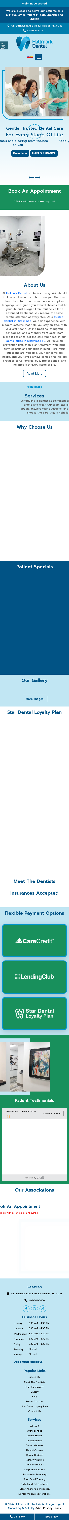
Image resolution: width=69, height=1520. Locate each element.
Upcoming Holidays (28, 1361)
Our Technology (34, 1387)
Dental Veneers (34, 1445)
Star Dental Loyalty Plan (34, 1406)
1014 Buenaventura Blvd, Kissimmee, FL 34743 (36, 25)
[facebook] (26, 1308)
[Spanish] (31, 57)
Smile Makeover (34, 1464)
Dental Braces (34, 1435)
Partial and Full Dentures (34, 1484)
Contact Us (34, 1411)
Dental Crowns (34, 1450)
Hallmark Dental (16, 293)
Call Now (19, 1517)
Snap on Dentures (34, 1469)
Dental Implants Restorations (34, 1494)
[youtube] (43, 1308)
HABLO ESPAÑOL (44, 153)
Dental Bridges (34, 1455)
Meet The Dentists (34, 1382)
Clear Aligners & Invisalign (35, 1489)
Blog (34, 1396)
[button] (31, 177)
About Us (34, 1377)
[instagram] (34, 1308)
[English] (28, 57)
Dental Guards (34, 1440)
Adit (38, 1508)
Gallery (35, 1392)
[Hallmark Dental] (34, 44)
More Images (35, 699)
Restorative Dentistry (35, 1474)
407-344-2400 (35, 30)
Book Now (20, 153)
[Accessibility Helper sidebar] (4, 45)
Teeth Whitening (34, 1460)
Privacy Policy (52, 1508)
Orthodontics (34, 1431)
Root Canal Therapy (34, 1479)
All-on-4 (34, 1426)
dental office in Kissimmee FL (25, 341)
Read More (34, 373)
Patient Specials (35, 1401)
